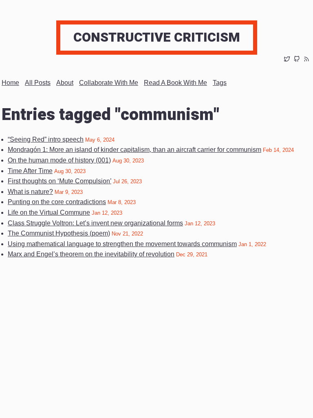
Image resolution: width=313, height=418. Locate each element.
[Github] (297, 59)
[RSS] (306, 59)
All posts (38, 82)
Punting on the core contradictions (57, 201)
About (64, 82)
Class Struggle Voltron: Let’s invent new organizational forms (95, 223)
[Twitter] (287, 59)
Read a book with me (175, 82)
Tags (220, 82)
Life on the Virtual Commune (49, 212)
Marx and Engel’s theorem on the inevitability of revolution (91, 254)
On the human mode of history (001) (59, 160)
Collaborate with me (108, 82)
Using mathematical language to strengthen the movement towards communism (122, 243)
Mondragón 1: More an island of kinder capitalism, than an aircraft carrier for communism (134, 149)
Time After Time (30, 170)
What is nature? (30, 191)
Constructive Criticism (156, 37)
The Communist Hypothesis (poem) (59, 233)
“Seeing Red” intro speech (46, 139)
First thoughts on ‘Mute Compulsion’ (59, 181)
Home (10, 82)
